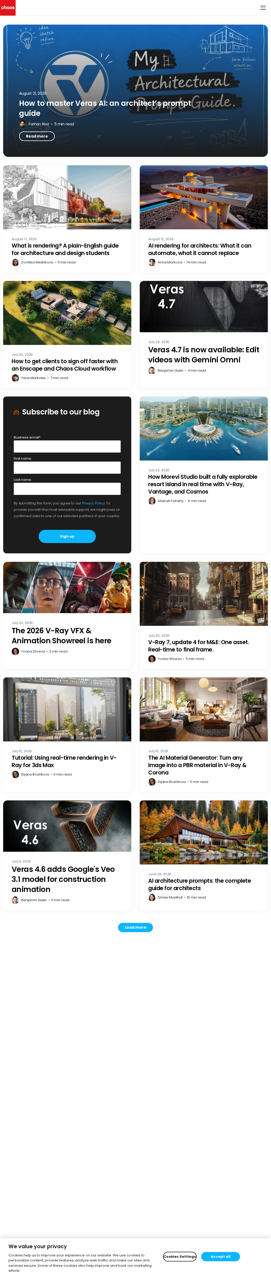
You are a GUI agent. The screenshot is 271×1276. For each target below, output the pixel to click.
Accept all (221, 1257)
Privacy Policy (93, 503)
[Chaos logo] (8, 8)
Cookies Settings (180, 1257)
